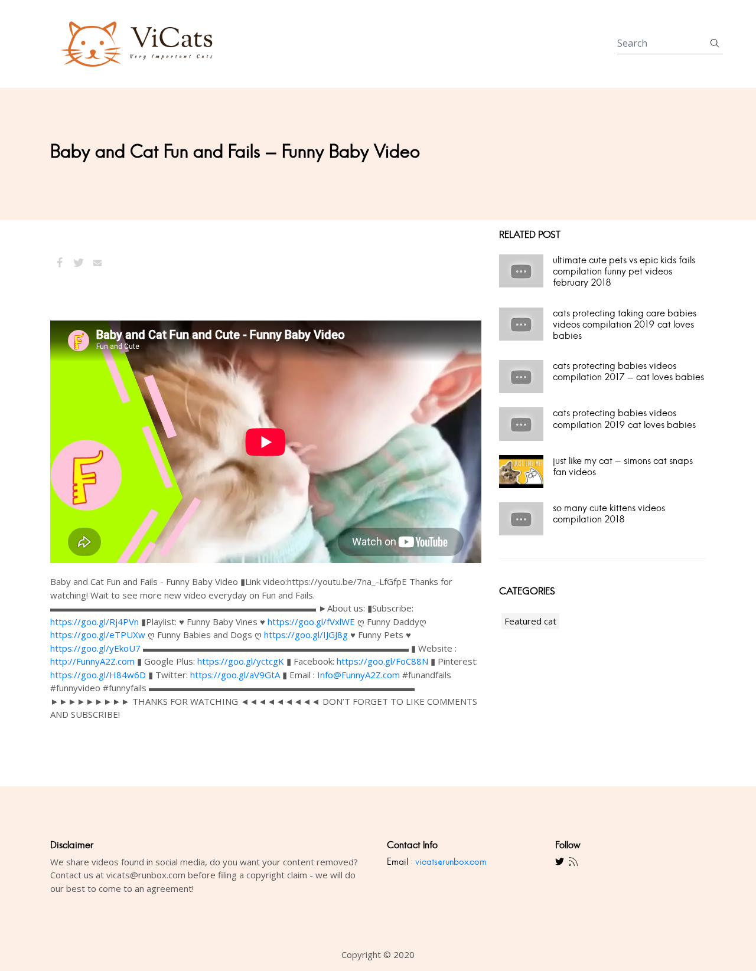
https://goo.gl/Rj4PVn (94, 621)
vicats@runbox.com (451, 861)
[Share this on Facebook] (59, 262)
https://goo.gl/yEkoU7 (95, 648)
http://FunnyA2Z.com (92, 661)
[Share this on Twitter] (78, 262)
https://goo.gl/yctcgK (240, 661)
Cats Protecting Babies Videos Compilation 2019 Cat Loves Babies (624, 418)
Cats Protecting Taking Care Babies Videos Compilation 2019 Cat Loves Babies (624, 324)
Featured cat (530, 621)
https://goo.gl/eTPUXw (97, 634)
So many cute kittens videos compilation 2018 (609, 513)
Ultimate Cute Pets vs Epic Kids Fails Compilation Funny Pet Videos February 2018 (624, 271)
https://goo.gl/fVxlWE (311, 621)
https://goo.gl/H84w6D (98, 675)
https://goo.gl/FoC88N (382, 661)
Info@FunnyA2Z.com (358, 675)
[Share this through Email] (97, 262)
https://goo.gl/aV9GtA (235, 675)
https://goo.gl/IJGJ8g (306, 634)
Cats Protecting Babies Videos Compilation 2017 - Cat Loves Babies (628, 371)
